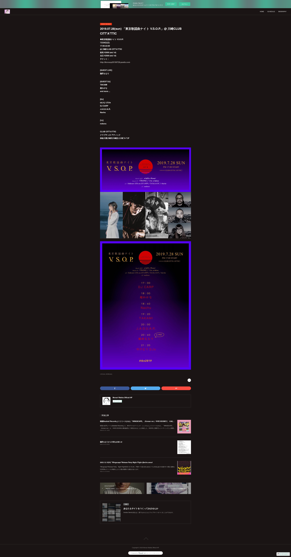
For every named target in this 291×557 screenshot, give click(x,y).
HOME (262, 11)
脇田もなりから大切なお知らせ (111, 442)
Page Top (145, 538)
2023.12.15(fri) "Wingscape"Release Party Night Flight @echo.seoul (126, 462)
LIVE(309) (102, 374)
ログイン (185, 4)
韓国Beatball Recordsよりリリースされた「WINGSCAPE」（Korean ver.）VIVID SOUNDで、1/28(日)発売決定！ (141, 421)
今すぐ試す (171, 4)
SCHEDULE (271, 11)
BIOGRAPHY (282, 11)
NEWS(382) (109, 374)
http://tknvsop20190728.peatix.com (115, 62)
